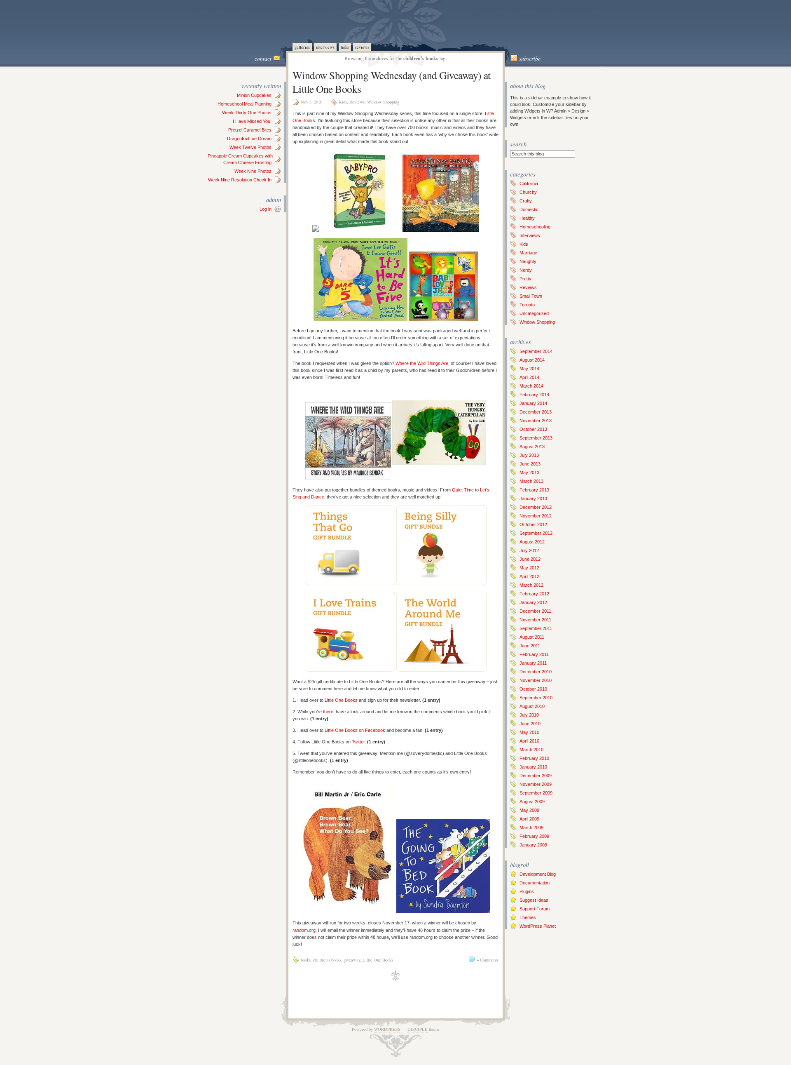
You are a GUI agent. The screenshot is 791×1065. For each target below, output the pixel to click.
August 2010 (532, 706)
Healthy (527, 218)
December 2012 (536, 507)
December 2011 (535, 611)
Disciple (417, 1029)
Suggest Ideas (534, 900)
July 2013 (529, 455)
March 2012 (531, 585)
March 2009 (531, 827)
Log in (265, 209)
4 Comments (487, 960)
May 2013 (529, 472)
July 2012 (529, 550)
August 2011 (532, 637)
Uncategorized (534, 313)
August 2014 (532, 359)
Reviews (362, 47)
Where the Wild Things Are (422, 363)
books (306, 960)
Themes (528, 917)
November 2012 (536, 515)
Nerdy (526, 270)
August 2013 (532, 446)
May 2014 (529, 368)
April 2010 (529, 740)
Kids (343, 102)
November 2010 (536, 680)
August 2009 (532, 801)
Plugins (527, 891)
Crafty (526, 200)
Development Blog (538, 874)
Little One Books (341, 700)
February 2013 (534, 489)
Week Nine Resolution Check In (239, 179)
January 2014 (533, 403)
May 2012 (529, 567)
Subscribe (530, 58)
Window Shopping (383, 102)
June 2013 (530, 463)
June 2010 (530, 723)
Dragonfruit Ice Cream (249, 138)
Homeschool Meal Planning (244, 103)
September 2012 (536, 533)
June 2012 (530, 559)
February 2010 (534, 758)
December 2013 (536, 411)
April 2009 (529, 818)
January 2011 (533, 663)
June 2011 (530, 645)
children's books (327, 960)
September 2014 (536, 351)
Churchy (528, 192)
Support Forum (535, 908)
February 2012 (534, 593)
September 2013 (536, 437)
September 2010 (536, 697)
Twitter (358, 741)
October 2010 (533, 688)
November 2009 (536, 784)
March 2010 (531, 749)
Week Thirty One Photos (246, 112)
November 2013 (536, 420)
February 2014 (534, 394)
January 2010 (533, 766)
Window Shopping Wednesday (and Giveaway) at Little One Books (392, 82)
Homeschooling (535, 226)
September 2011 (536, 628)
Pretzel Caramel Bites (249, 129)
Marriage (528, 252)
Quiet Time (463, 489)
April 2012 (529, 576)
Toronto (527, 304)
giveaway (352, 960)
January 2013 (533, 498)
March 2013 (531, 481)
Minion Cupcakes (254, 95)
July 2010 (529, 714)
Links (345, 47)
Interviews (325, 47)
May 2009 (529, 810)
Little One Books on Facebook (355, 730)
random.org (304, 930)
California (529, 183)
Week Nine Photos (252, 171)
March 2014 (531, 385)
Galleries (302, 47)
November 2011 (535, 619)
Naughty (528, 261)
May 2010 (529, 732)
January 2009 (533, 844)
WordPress (387, 1029)
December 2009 (536, 775)
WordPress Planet (538, 926)
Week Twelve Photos (250, 147)
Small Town (531, 296)
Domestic (529, 209)
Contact (263, 58)
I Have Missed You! (252, 121)
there (328, 711)
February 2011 (534, 654)
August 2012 (532, 541)
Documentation (535, 882)
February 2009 (534, 836)
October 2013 (533, 429)
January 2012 (533, 602)
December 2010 (536, 671)
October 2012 (533, 524)
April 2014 (529, 377)
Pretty (525, 278)
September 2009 (536, 792)
